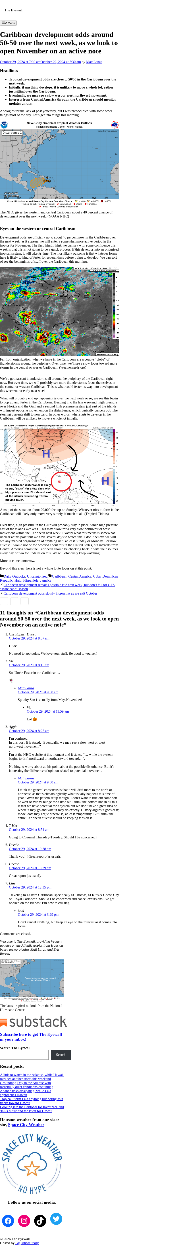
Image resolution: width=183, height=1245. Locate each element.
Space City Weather (26, 1124)
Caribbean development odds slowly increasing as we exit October (50, 593)
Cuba (97, 576)
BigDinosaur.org (27, 1243)
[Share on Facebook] (4, 601)
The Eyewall (13, 10)
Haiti (18, 580)
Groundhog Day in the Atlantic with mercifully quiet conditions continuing (26, 1085)
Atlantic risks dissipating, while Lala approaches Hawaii (25, 1093)
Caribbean (59, 576)
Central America (79, 576)
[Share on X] (14, 601)
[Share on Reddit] (25, 601)
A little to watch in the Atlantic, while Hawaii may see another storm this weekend (32, 1077)
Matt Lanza (26, 688)
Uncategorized (37, 576)
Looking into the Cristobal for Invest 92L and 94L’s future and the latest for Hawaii (32, 1109)
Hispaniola (30, 580)
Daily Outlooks (14, 576)
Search (61, 1055)
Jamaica (45, 580)
